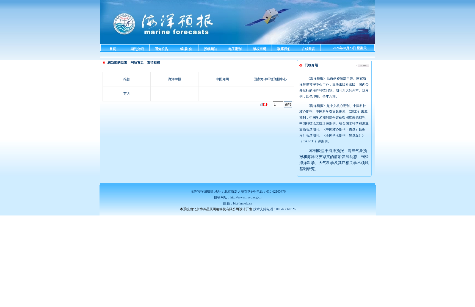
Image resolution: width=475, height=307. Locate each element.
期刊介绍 (137, 49)
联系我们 (284, 49)
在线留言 (308, 49)
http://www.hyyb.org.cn (245, 197)
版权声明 (259, 49)
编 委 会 (186, 49)
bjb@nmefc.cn (242, 203)
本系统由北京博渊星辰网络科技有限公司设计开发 (216, 209)
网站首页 (137, 62)
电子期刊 (235, 49)
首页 (112, 49)
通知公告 (161, 49)
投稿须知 (210, 49)
